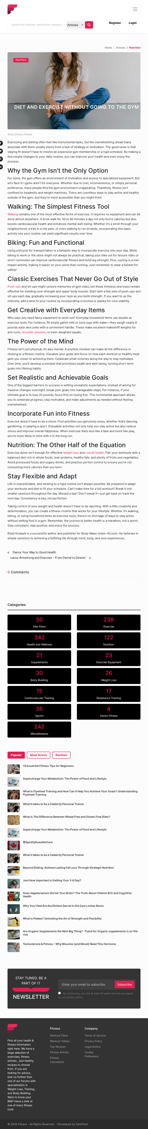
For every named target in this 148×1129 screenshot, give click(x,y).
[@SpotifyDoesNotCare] (14, 845)
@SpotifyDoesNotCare (38, 842)
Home (108, 47)
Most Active (38, 755)
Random (61, 755)
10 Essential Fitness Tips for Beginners (48, 765)
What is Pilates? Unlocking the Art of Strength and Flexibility (62, 918)
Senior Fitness (109, 712)
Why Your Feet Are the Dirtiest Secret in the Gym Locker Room (63, 905)
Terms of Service (95, 1035)
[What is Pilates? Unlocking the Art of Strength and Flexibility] (14, 922)
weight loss (71, 452)
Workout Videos (60, 1041)
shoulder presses (34, 332)
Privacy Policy (93, 1041)
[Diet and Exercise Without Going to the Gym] (74, 90)
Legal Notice (93, 1046)
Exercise (108, 622)
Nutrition (21, 59)
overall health (94, 452)
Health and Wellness (39, 640)
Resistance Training (109, 694)
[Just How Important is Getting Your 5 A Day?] (14, 883)
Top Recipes (58, 1046)
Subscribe (124, 984)
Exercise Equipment (108, 658)
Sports (39, 712)
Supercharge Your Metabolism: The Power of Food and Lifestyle (64, 778)
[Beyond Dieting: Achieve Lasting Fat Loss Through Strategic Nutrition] (14, 871)
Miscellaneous (39, 729)
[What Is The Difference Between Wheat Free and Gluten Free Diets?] (14, 820)
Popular (16, 755)
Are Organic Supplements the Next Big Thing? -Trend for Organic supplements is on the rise (80, 933)
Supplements (39, 658)
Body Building (39, 676)
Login (133, 23)
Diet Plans (39, 622)
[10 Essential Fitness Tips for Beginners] (14, 769)
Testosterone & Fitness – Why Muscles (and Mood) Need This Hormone (69, 944)
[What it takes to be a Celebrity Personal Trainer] (14, 807)
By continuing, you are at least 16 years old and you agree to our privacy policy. (95, 995)
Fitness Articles (59, 1052)
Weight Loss (108, 676)
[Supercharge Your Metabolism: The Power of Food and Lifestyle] (14, 782)
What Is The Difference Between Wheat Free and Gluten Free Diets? (66, 816)
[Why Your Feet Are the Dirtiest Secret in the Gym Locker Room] (14, 909)
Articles (120, 47)
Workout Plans (59, 1035)
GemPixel (82, 1124)
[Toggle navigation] (135, 9)
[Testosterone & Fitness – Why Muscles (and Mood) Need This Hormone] (14, 947)
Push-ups (14, 286)
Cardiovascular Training (39, 694)
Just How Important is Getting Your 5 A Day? (52, 880)
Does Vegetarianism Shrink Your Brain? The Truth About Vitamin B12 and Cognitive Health (77, 894)
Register (115, 23)
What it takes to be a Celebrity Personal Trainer (53, 804)
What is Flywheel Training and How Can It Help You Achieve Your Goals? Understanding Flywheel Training (80, 793)
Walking (13, 214)
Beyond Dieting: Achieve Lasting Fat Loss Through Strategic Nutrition (68, 867)
